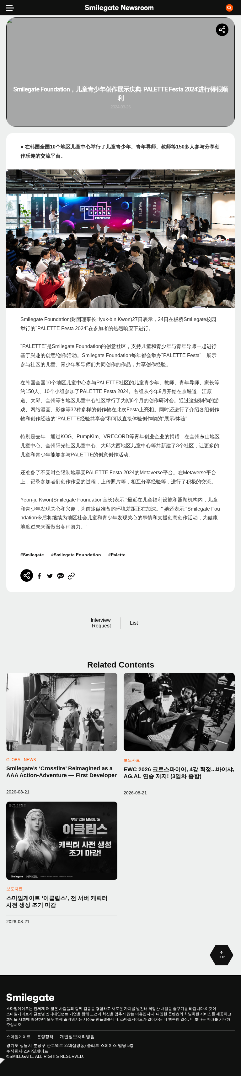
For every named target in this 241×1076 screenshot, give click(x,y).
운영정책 (45, 1036)
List (134, 623)
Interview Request (101, 622)
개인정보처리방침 (77, 1036)
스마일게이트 (18, 1036)
